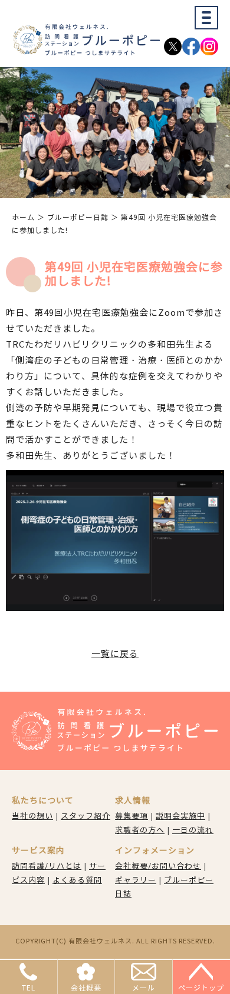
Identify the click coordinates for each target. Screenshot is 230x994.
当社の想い (32, 816)
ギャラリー (135, 880)
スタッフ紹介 (85, 816)
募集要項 (131, 816)
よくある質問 (77, 880)
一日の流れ (192, 830)
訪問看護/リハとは (46, 866)
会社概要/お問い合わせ (158, 866)
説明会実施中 (180, 816)
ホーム (23, 217)
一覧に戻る (115, 654)
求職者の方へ (140, 830)
